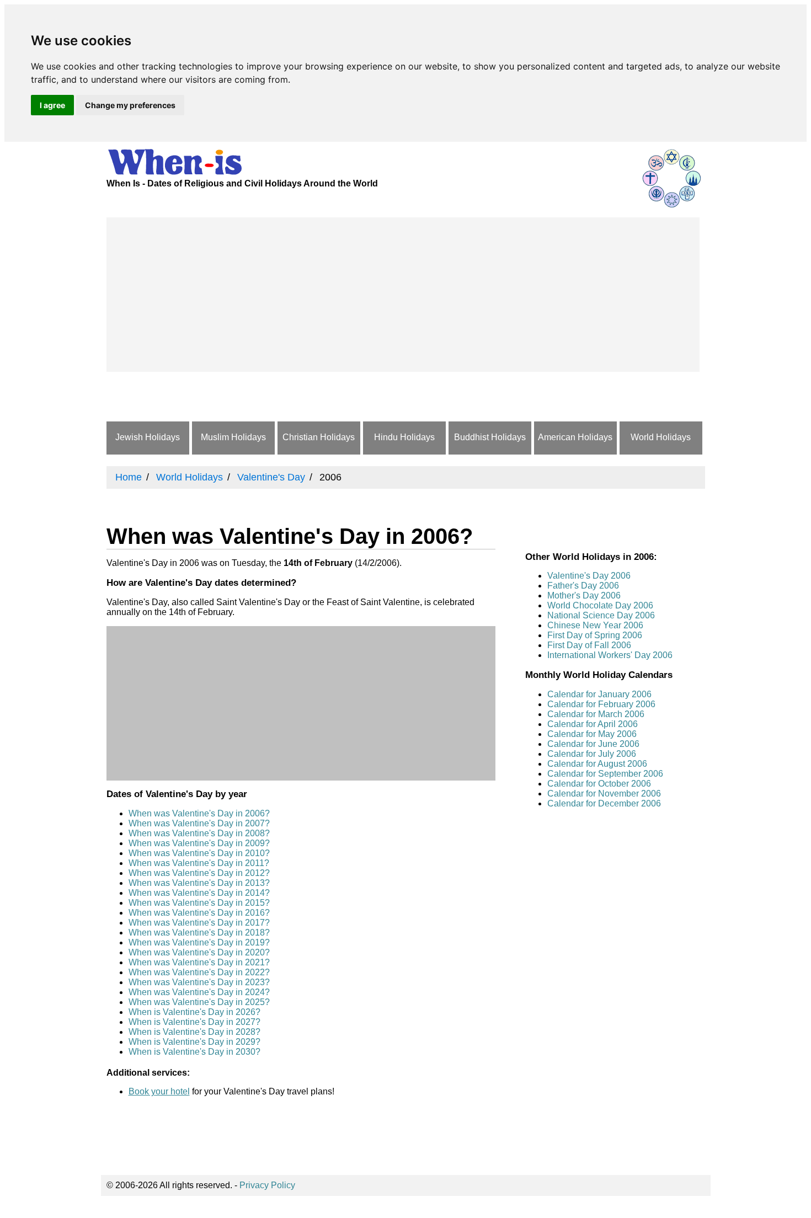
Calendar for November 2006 (604, 793)
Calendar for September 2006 (605, 773)
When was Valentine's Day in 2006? (199, 813)
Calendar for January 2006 (599, 694)
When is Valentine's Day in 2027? (194, 1022)
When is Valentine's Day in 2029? (194, 1041)
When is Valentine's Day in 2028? (194, 1032)
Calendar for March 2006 (595, 714)
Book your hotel (159, 1091)
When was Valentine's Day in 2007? (199, 823)
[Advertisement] (403, 294)
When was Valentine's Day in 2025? (199, 1002)
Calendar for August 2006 (597, 763)
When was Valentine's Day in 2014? (199, 893)
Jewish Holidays (147, 437)
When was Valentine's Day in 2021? (199, 962)
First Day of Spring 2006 (594, 635)
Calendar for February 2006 (601, 704)
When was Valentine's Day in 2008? (199, 833)
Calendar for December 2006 (604, 803)
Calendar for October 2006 (599, 783)
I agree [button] (52, 105)
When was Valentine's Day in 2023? (199, 982)
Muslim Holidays (233, 437)
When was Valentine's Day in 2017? (199, 922)
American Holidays (575, 437)
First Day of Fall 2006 (589, 645)
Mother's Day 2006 (584, 595)
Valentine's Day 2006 (589, 575)
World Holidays (661, 437)
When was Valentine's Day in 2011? (199, 863)
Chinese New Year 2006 (595, 625)
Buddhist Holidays (490, 437)
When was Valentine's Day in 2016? (199, 912)
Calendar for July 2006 (591, 753)
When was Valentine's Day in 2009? (199, 843)
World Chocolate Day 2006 (600, 605)
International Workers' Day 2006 (610, 655)
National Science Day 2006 (601, 615)
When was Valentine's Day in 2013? (199, 883)
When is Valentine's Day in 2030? (194, 1051)
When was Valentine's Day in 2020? (199, 952)
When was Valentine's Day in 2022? (199, 972)
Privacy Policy (267, 1185)
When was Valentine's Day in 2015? (199, 902)
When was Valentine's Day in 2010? (199, 853)
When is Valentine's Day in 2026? (194, 1012)
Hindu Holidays (404, 437)
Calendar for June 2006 (593, 744)
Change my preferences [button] (130, 105)
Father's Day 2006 (583, 585)
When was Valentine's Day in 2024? (199, 992)
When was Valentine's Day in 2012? (199, 873)
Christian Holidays (318, 437)
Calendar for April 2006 (592, 724)
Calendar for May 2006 (592, 734)
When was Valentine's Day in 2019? (199, 942)
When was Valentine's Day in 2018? (199, 932)
